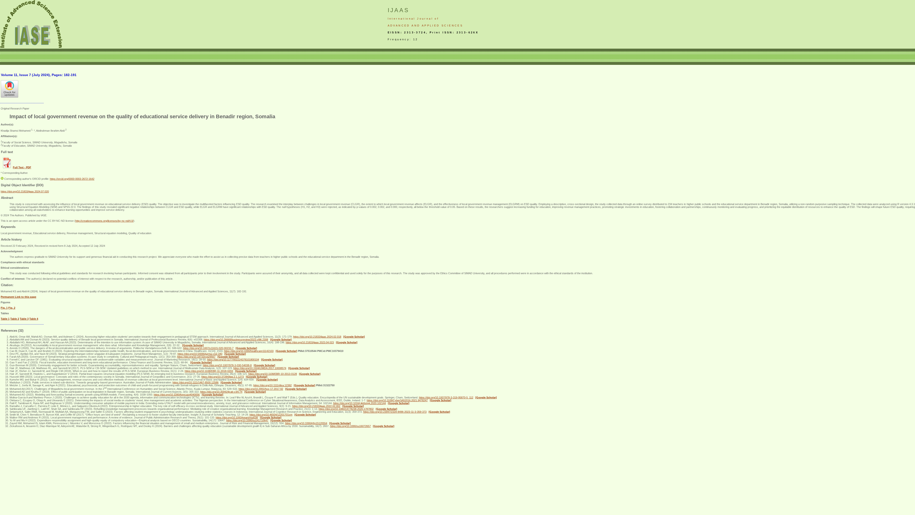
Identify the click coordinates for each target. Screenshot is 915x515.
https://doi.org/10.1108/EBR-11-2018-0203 (209, 371)
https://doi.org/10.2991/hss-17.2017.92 (261, 388)
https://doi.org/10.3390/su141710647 (247, 420)
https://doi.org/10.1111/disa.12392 (272, 385)
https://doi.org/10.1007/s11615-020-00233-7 (208, 348)
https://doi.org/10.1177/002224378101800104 (233, 359)
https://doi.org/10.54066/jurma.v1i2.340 (200, 353)
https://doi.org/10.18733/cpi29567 (196, 356)
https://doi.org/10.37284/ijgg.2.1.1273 (222, 376)
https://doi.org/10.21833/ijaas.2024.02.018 (317, 336)
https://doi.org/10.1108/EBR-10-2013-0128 (272, 373)
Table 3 (24, 318)
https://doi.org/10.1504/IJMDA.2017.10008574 (259, 368)
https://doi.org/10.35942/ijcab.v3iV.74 (221, 391)
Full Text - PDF (22, 167)
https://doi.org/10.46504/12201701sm (270, 414)
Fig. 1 (4, 307)
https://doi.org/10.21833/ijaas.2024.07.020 (25, 191)
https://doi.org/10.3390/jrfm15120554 (306, 423)
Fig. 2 (11, 307)
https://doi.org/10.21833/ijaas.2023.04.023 (310, 342)
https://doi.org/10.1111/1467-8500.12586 (196, 382)
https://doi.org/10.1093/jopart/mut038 (237, 417)
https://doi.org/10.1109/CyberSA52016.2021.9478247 (397, 400)
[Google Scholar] (354, 336)
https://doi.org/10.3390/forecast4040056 (177, 394)
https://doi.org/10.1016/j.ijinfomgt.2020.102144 (359, 403)
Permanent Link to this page (18, 296)
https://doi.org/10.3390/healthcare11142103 (249, 351)
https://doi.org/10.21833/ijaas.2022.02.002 (316, 406)
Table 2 (14, 318)
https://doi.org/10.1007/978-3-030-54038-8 (227, 365)
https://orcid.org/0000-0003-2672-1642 (72, 178)
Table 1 (5, 318)
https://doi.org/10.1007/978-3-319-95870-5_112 (446, 397)
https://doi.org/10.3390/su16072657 (350, 426)
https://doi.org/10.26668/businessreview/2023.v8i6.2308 (236, 339)
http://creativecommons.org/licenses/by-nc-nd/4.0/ (104, 220)
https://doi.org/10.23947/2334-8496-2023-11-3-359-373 (395, 411)
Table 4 (33, 318)
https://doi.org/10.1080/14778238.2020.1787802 (346, 408)
